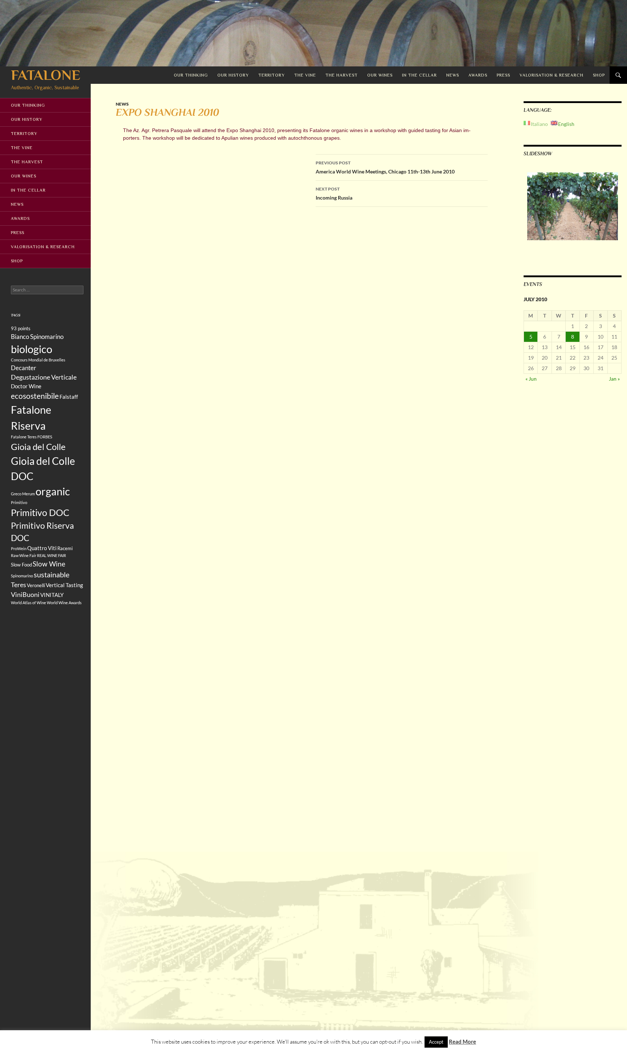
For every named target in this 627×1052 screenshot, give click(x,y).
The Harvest (341, 75)
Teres (18, 585)
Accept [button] (436, 1042)
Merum (28, 493)
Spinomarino (22, 575)
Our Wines (380, 75)
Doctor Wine (26, 386)
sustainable (51, 574)
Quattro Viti (42, 548)
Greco (16, 493)
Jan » (614, 379)
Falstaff (69, 396)
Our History (233, 75)
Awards (477, 75)
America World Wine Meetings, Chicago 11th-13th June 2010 (385, 167)
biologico (31, 349)
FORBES (44, 436)
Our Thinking (191, 75)
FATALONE (45, 75)
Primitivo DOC (40, 512)
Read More (462, 1041)
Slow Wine (49, 564)
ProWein (18, 548)
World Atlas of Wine (28, 602)
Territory (271, 75)
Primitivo (19, 502)
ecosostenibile (35, 396)
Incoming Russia (334, 193)
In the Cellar (419, 75)
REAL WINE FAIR (51, 555)
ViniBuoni (25, 594)
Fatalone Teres (24, 436)
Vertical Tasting (64, 585)
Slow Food (21, 565)
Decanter (23, 368)
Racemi (65, 548)
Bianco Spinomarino (37, 336)
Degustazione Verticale (44, 377)
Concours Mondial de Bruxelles (38, 359)
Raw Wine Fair (23, 555)
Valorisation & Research (551, 75)
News (452, 75)
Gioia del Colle (38, 446)
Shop (599, 75)
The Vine (305, 75)
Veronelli (36, 585)
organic (53, 491)
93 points (20, 328)
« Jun (531, 379)
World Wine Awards (64, 602)
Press (503, 75)
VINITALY (51, 595)
